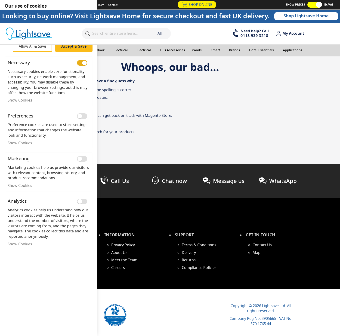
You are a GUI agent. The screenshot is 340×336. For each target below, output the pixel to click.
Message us (228, 181)
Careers (118, 268)
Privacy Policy (123, 245)
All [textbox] (160, 33)
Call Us (120, 181)
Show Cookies (20, 100)
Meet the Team (124, 260)
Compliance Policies (199, 268)
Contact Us (262, 245)
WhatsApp (283, 181)
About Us (119, 253)
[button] (291, 34)
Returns (189, 260)
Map (256, 253)
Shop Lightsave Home (306, 16)
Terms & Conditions (199, 245)
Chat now (174, 181)
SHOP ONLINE (200, 4)
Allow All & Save (32, 46)
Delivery (189, 253)
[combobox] (163, 33)
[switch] (82, 63)
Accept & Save (74, 46)
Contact (112, 5)
